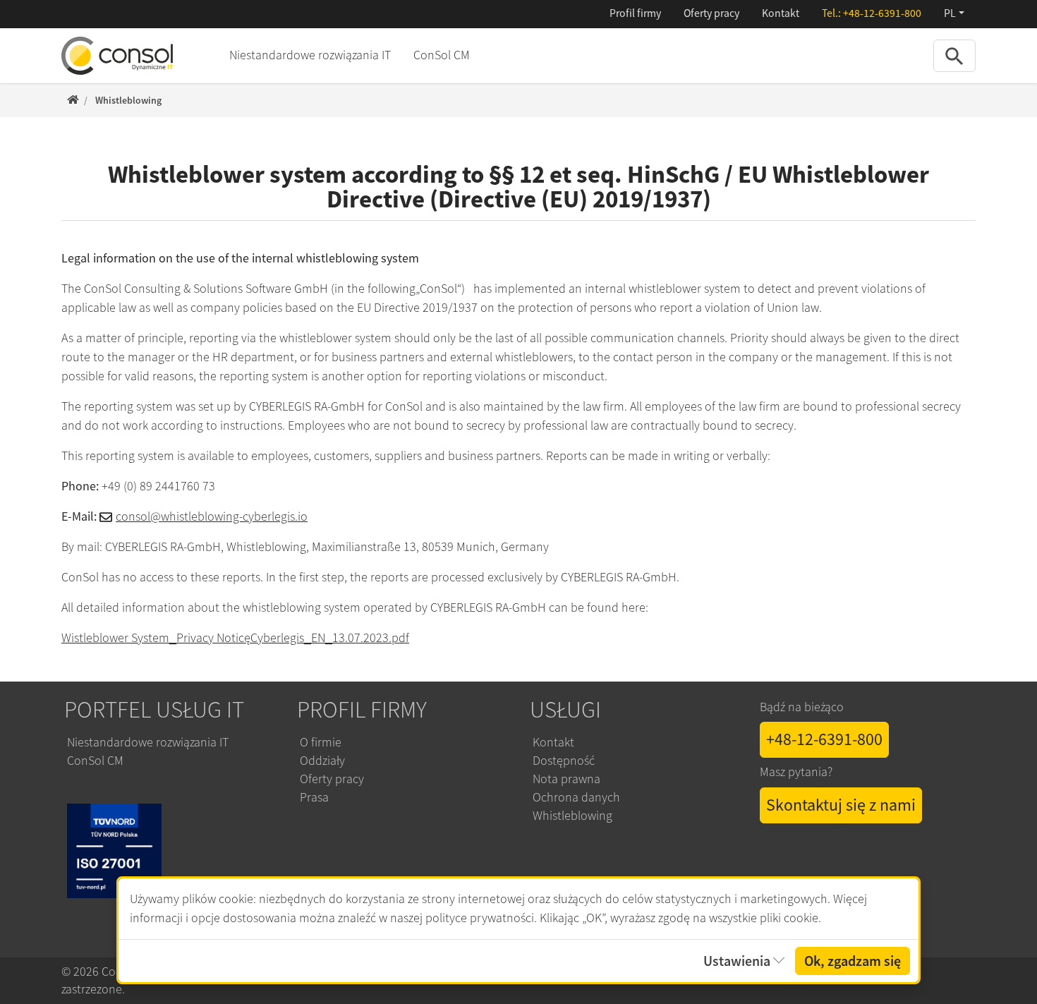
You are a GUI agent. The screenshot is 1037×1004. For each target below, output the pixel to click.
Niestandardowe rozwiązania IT (310, 55)
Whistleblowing (572, 815)
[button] (954, 14)
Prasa (314, 797)
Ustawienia (736, 961)
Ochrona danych (576, 797)
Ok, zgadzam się (852, 961)
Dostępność (565, 760)
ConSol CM (441, 55)
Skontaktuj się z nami (841, 805)
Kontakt (780, 13)
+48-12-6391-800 (882, 13)
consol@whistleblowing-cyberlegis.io (212, 516)
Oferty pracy (711, 13)
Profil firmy (635, 13)
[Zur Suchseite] (954, 55)
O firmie (320, 742)
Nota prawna (566, 779)
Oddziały (322, 760)
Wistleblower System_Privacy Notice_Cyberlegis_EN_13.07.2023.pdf (235, 638)
